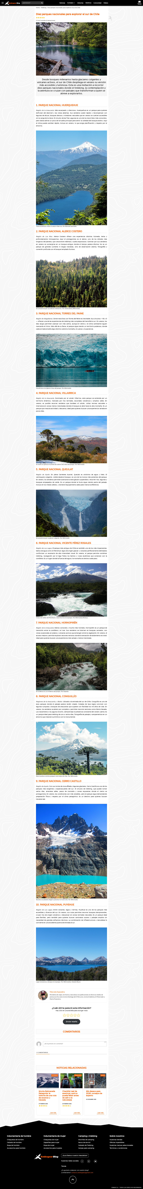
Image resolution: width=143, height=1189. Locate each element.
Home (38, 7)
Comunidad (97, 3)
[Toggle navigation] (3, 3)
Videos (106, 3)
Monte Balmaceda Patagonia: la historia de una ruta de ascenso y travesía (47, 1095)
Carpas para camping (86, 1148)
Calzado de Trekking (85, 1145)
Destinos (88, 3)
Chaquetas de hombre (15, 1140)
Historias (80, 3)
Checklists (78, 1075)
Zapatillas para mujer (51, 1142)
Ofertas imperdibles (117, 1142)
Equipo (103, 1075)
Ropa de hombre (13, 1145)
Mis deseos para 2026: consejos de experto (94, 1093)
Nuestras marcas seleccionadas (121, 1145)
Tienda (63, 1166)
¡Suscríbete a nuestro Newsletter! (74, 1156)
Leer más (53, 1113)
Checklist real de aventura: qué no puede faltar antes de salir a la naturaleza (70, 1095)
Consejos (70, 3)
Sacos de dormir (84, 1142)
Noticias (62, 3)
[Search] (42, 3)
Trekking (43, 7)
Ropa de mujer (49, 1145)
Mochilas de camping (86, 1140)
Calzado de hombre (14, 1142)
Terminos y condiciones (118, 1148)
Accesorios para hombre (16, 1148)
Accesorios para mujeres (53, 1148)
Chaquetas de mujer (51, 1140)
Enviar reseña (71, 1021)
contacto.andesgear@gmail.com (82, 1172)
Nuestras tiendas (116, 1140)
